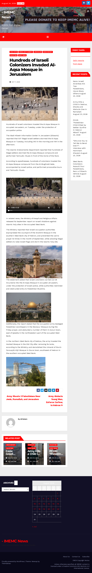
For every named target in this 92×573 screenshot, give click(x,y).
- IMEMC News (15, 541)
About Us (66, 556)
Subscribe (85, 556)
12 (44, 504)
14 (53, 504)
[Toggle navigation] (47, 37)
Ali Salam (23, 419)
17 (35, 509)
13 (49, 504)
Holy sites (13, 51)
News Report (47, 51)
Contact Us (76, 556)
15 (58, 504)
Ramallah (31, 444)
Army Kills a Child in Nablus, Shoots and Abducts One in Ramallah (80, 107)
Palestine (13, 55)
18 (39, 509)
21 (53, 509)
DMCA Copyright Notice (81, 560)
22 (58, 509)
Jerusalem (37, 51)
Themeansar (6, 563)
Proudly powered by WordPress (13, 561)
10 (35, 504)
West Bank (22, 55)
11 (39, 504)
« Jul (34, 527)
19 (44, 509)
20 (49, 509)
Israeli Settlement (25, 51)
